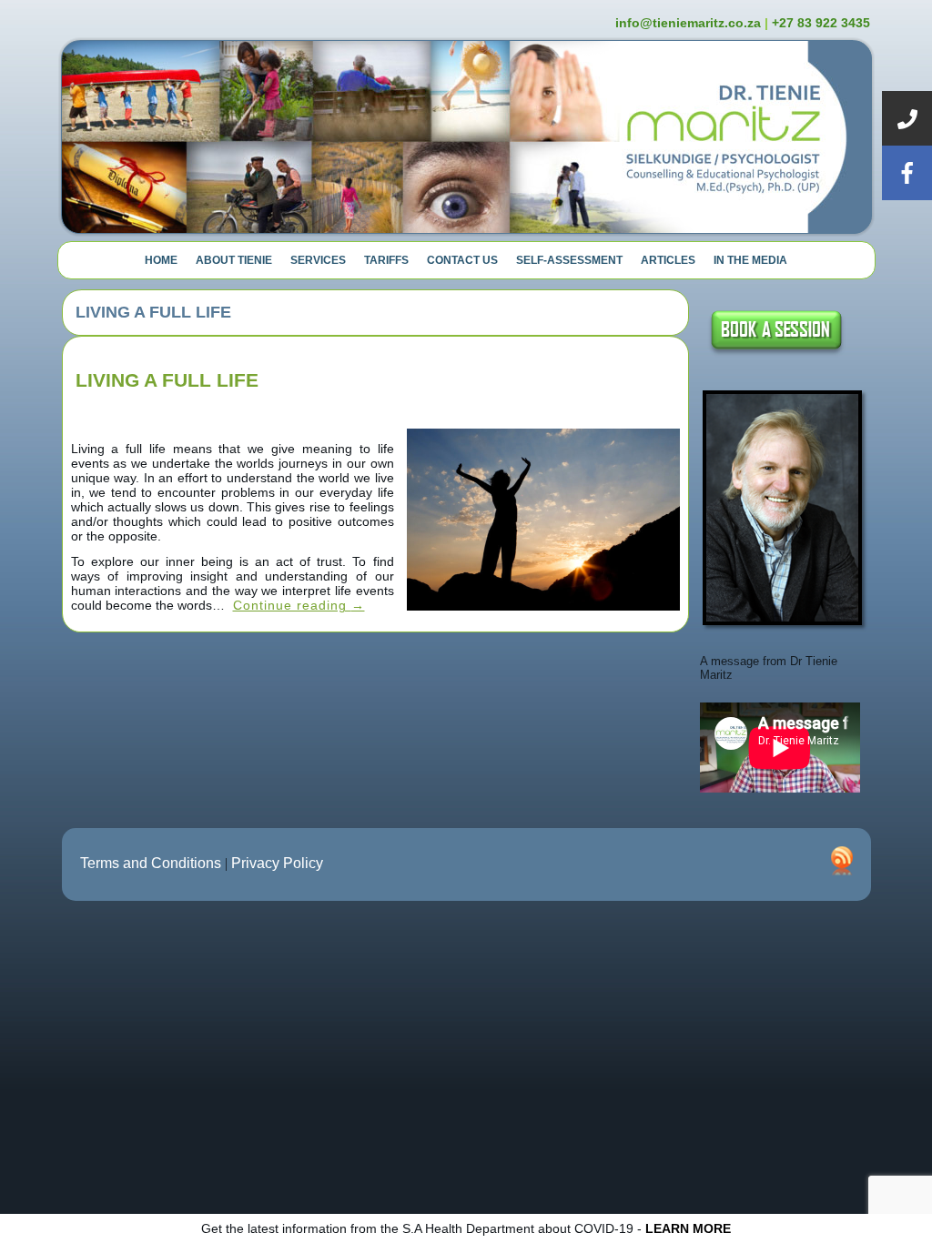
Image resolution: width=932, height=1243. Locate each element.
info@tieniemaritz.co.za (688, 22)
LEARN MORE (688, 1228)
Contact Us (462, 260)
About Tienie (234, 260)
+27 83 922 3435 (821, 22)
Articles (668, 260)
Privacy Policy (277, 863)
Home (161, 260)
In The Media (750, 260)
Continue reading (299, 605)
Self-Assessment (569, 260)
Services (318, 260)
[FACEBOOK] (907, 173)
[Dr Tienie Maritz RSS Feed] (842, 860)
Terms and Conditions (150, 863)
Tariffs (386, 260)
